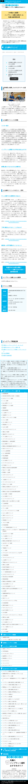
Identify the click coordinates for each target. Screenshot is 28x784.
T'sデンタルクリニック (7, 607)
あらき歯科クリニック (7, 443)
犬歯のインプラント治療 (7, 676)
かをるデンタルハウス (7, 505)
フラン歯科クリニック (7, 436)
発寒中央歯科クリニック (7, 605)
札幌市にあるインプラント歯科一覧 (11, 347)
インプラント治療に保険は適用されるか (11, 730)
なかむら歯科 (5, 427)
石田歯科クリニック (6, 520)
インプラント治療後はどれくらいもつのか (11, 743)
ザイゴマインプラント (7, 665)
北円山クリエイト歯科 (7, 484)
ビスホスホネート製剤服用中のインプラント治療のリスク (14, 679)
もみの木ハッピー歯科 (7, 543)
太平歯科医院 (5, 555)
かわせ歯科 (4, 612)
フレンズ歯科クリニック (7, 626)
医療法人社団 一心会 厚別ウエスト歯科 (11, 501)
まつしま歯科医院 (6, 450)
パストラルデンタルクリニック (9, 429)
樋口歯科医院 (5, 410)
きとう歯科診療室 (6, 453)
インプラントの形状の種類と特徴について (11, 684)
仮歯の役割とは (5, 718)
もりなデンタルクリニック (8, 574)
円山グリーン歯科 (6, 470)
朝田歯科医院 (5, 579)
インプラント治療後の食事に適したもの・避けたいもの (14, 703)
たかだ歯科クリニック (7, 496)
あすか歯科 (4, 629)
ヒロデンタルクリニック (7, 474)
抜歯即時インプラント (7, 656)
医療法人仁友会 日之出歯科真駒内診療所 (11, 491)
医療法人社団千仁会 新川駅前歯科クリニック (12, 588)
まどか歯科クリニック (7, 460)
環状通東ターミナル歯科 (7, 405)
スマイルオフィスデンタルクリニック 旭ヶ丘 (12, 614)
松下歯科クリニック (6, 465)
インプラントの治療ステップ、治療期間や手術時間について (14, 733)
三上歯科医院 (5, 503)
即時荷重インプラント (7, 658)
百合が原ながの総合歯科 (7, 576)
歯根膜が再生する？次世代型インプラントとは (12, 673)
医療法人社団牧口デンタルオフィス (10, 486)
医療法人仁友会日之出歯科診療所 (9, 467)
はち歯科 (4, 591)
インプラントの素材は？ (7, 694)
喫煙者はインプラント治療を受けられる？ (11, 687)
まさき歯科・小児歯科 (7, 493)
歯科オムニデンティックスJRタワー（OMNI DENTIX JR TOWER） (14, 530)
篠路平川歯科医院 (7, 355)
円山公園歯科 (6, 353)
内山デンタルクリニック (7, 448)
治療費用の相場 (5, 637)
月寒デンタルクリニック (7, 515)
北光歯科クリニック (6, 415)
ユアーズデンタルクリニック (8, 439)
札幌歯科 (4, 407)
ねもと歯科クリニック (7, 403)
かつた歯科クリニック (7, 622)
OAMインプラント (6, 648)
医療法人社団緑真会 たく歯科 (8, 581)
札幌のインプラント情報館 (9, 634)
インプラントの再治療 (7, 696)
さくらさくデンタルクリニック (9, 489)
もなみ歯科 (4, 595)
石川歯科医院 (5, 602)
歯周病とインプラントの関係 (10, 642)
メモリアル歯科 (5, 522)
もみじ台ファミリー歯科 (7, 533)
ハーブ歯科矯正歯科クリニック (9, 571)
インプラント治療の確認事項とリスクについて (12, 736)
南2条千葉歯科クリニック (8, 569)
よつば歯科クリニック (7, 536)
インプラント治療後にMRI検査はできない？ (12, 692)
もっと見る (14, 78)
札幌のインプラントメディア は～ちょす (13, 1)
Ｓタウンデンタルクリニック (8, 477)
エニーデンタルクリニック (8, 498)
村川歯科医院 (5, 525)
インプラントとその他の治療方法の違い (11, 738)
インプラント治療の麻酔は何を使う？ (10, 689)
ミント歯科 (4, 550)
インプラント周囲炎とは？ (8, 746)
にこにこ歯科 (5, 400)
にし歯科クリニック (6, 412)
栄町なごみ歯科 (5, 564)
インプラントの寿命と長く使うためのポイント (12, 723)
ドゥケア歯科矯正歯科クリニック (9, 527)
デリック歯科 (5, 508)
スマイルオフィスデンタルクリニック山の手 (12, 552)
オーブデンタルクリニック (8, 462)
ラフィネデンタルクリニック (8, 482)
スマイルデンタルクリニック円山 (9, 600)
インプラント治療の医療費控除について (11, 725)
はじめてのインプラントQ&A (10, 668)
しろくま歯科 (5, 631)
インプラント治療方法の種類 (10, 646)
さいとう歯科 (5, 419)
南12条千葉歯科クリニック (8, 567)
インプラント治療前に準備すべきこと (10, 671)
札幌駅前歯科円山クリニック (8, 593)
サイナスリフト (5, 660)
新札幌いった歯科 (6, 472)
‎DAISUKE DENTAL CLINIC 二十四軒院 (10, 396)
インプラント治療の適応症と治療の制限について (13, 682)
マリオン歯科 (5, 545)
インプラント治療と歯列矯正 (8, 706)
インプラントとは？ (6, 715)
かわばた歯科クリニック (7, 583)
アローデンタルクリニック (8, 557)
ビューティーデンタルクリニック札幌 (10, 510)
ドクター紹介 (11, 68)
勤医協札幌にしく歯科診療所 (8, 441)
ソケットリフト (5, 663)
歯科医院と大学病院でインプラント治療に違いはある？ (14, 713)
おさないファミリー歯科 (7, 398)
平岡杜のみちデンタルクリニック (9, 562)
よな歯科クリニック (6, 560)
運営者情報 (5, 754)
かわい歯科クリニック (7, 422)
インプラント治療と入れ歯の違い (9, 701)
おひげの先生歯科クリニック (8, 586)
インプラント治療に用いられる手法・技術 (11, 639)
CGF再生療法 (5, 651)
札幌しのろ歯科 (5, 431)
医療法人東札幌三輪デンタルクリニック (11, 540)
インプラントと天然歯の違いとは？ (10, 720)
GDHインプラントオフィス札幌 (9, 417)
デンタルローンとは (6, 741)
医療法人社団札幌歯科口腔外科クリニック (11, 446)
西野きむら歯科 (5, 617)
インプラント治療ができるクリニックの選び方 (12, 708)
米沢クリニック (5, 598)
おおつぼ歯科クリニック (7, 619)
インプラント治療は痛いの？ (8, 727)
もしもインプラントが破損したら (9, 711)
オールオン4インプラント (8, 653)
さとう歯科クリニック (7, 538)
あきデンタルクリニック (7, 517)
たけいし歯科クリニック (7, 513)
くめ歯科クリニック (6, 479)
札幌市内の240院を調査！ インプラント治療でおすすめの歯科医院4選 (14, 269)
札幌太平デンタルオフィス (8, 434)
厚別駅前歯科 (5, 458)
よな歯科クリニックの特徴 (14, 66)
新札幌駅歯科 (5, 393)
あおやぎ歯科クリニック (7, 610)
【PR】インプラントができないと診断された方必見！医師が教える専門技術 (15, 750)
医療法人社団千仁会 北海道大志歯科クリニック (12, 624)
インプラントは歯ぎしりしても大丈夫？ (11, 699)
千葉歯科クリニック (6, 548)
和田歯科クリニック (6, 424)
